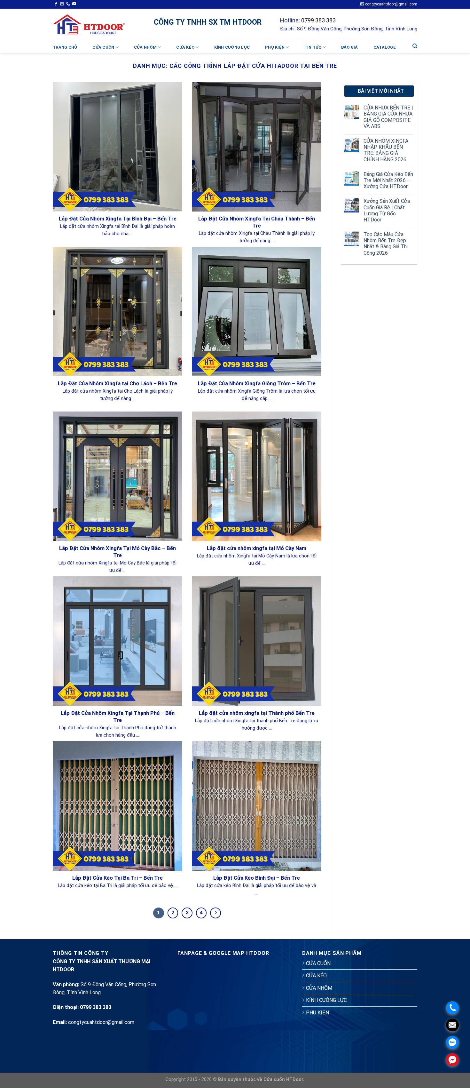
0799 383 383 (318, 20)
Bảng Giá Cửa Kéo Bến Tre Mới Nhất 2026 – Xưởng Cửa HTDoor (388, 180)
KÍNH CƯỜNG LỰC (232, 47)
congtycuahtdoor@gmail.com (390, 4)
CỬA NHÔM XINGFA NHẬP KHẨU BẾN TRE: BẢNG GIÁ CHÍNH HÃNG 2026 (386, 150)
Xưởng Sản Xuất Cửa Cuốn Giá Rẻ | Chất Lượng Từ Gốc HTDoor (387, 210)
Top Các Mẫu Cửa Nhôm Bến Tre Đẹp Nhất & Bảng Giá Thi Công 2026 (386, 243)
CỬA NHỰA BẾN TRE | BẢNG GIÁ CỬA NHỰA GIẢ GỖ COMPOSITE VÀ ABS (388, 117)
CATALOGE (384, 47)
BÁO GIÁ (349, 47)
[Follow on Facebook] (56, 4)
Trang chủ (65, 47)
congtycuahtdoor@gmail (95, 1022)
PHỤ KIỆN (275, 47)
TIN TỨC (313, 47)
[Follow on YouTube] (74, 4)
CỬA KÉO (185, 47)
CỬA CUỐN (103, 47)
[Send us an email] (62, 4)
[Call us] (68, 4)
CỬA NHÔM (145, 47)
